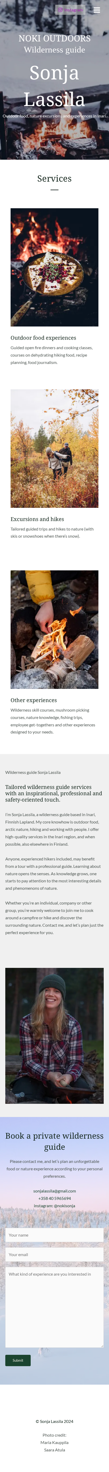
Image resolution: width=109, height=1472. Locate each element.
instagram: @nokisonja (54, 1205)
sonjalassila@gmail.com (54, 1190)
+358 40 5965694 (54, 1198)
